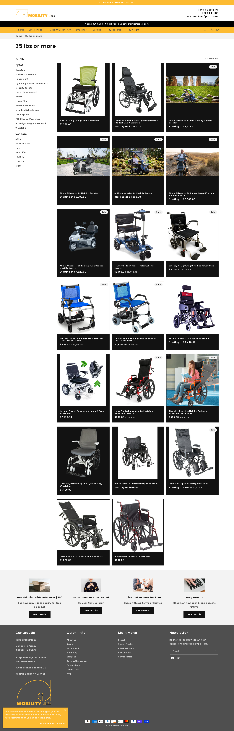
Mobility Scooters (59, 29)
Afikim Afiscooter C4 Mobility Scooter (133, 193)
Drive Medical (22, 143)
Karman (19, 161)
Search (122, 640)
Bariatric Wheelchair (26, 74)
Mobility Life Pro (120, 725)
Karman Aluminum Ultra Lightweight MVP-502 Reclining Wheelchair (136, 122)
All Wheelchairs (126, 648)
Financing (72, 652)
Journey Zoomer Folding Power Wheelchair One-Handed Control (81, 339)
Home (21, 29)
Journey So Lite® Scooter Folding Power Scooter (134, 267)
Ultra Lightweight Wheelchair (31, 123)
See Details (39, 614)
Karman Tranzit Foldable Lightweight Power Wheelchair (82, 412)
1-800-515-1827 (210, 13)
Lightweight (21, 79)
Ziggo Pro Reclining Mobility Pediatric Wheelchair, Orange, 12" (188, 412)
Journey (19, 156)
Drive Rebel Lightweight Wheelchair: (132, 556)
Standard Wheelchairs (27, 110)
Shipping (71, 656)
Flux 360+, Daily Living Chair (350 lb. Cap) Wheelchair (81, 485)
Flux (17, 148)
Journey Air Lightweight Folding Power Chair (191, 266)
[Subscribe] (215, 651)
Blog (69, 673)
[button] (205, 30)
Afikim (18, 139)
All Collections (126, 656)
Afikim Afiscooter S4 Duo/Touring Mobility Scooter (190, 122)
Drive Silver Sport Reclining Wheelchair (189, 484)
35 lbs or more (33, 36)
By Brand (80, 29)
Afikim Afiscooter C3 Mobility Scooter (79, 193)
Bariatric (20, 70)
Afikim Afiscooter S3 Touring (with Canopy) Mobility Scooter (82, 267)
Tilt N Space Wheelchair (28, 119)
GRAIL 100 (20, 152)
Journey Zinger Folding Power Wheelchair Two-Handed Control (135, 339)
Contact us (73, 669)
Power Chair (21, 101)
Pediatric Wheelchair (26, 92)
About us (71, 640)
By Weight (134, 29)
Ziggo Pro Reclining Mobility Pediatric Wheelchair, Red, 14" (133, 412)
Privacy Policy (74, 665)
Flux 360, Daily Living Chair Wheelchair (79, 121)
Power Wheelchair (25, 105)
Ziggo (18, 165)
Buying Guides (125, 644)
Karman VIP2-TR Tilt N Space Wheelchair (189, 338)
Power (18, 96)
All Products (124, 652)
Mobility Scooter (24, 88)
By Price (97, 29)
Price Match (73, 648)
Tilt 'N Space (22, 114)
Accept (61, 723)
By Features (115, 29)
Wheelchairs (35, 29)
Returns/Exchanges (77, 661)
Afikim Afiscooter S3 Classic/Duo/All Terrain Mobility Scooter (191, 194)
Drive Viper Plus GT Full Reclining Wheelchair (82, 556)
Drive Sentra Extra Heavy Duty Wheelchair (135, 484)
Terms (70, 644)
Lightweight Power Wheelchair (31, 83)
